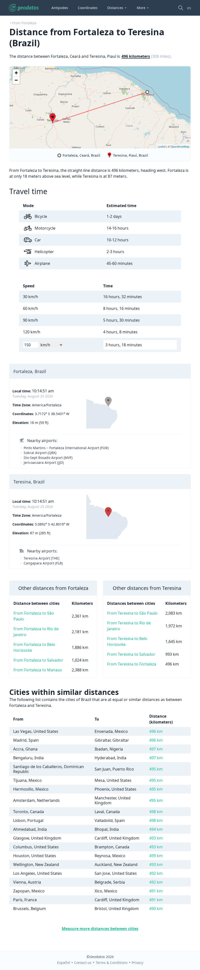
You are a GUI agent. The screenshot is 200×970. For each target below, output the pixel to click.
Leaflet (162, 146)
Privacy (137, 962)
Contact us (82, 962)
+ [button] (16, 73)
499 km (156, 855)
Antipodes (59, 7)
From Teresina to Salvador (131, 654)
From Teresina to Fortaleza (131, 664)
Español (63, 962)
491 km (156, 891)
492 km (156, 873)
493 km (156, 838)
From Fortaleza (24, 23)
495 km (156, 769)
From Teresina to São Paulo (132, 613)
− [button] (16, 80)
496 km (156, 731)
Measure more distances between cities (100, 928)
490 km (156, 908)
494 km (156, 829)
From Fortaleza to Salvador (38, 660)
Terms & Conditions (112, 962)
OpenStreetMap (179, 146)
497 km (156, 749)
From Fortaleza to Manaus (37, 670)
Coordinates (88, 7)
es (189, 8)
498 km (156, 811)
